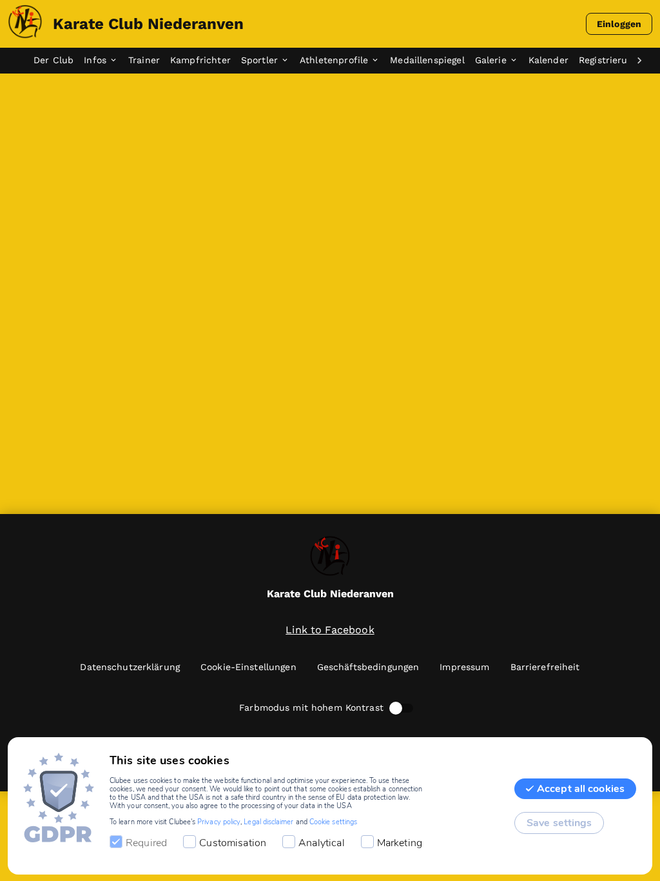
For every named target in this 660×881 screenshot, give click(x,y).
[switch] (395, 708)
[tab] (59, 61)
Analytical (321, 842)
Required (146, 842)
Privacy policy (218, 822)
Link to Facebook (330, 630)
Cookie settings (333, 822)
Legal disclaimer (268, 822)
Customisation (232, 842)
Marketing (399, 842)
